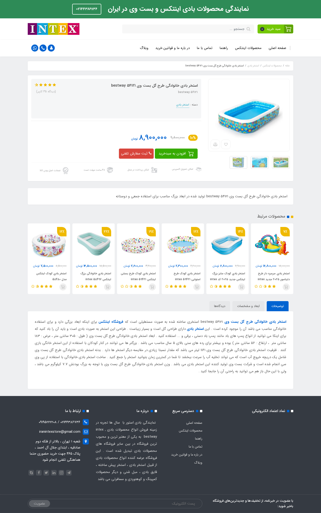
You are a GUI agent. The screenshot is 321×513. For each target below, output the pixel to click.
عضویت (39, 503)
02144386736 (86, 9)
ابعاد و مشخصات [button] (248, 306)
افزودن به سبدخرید (173, 153)
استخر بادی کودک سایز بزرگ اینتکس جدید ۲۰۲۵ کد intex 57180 (227, 279)
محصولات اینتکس (248, 48)
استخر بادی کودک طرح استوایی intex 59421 (187, 276)
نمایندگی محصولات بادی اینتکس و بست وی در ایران (177, 9)
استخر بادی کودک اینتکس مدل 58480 (51, 276)
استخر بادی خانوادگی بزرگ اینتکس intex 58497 (96, 276)
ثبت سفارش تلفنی (135, 153)
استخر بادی (182, 104)
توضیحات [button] (277, 306)
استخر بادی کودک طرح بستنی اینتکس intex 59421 (138, 276)
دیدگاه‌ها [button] (219, 306)
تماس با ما (204, 48)
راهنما (223, 48)
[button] (276, 28)
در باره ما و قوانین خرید (172, 48)
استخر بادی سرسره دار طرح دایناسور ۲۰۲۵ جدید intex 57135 (274, 279)
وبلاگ (144, 48)
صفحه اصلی (277, 48)
